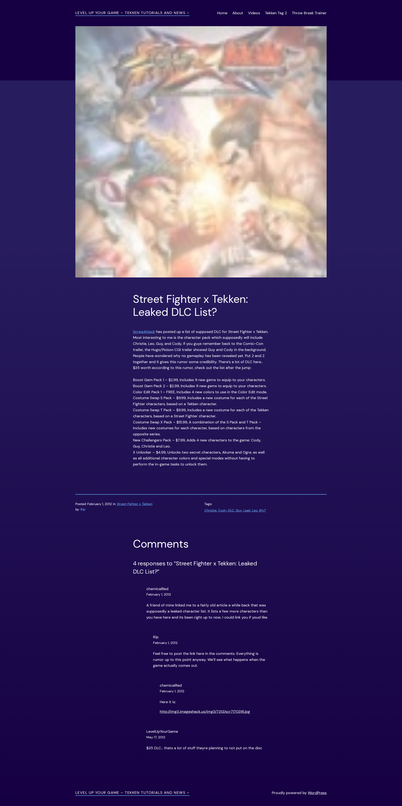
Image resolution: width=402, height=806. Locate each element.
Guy (239, 510)
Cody (222, 510)
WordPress (317, 792)
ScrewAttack (144, 331)
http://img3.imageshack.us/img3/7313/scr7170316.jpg (205, 711)
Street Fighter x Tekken (134, 504)
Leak (246, 510)
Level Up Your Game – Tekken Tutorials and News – (132, 12)
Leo (254, 510)
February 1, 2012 (158, 594)
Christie (210, 510)
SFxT (262, 510)
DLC (231, 510)
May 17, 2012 (155, 737)
